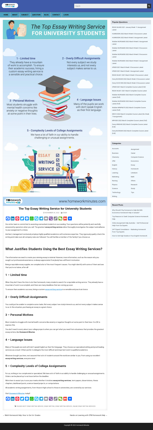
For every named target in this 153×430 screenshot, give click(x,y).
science (115, 188)
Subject (24, 15)
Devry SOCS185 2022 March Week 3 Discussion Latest (131, 83)
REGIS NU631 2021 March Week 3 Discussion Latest (130, 75)
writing (114, 196)
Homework (135, 169)
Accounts (115, 148)
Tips (132, 192)
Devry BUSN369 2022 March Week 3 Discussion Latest (131, 79)
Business (115, 153)
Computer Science (137, 157)
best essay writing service (33, 406)
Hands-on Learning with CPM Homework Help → (88, 415)
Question (36, 15)
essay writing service (63, 406)
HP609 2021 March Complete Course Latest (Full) (129, 87)
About (14, 15)
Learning (115, 173)
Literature (134, 173)
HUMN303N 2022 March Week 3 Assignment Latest (129, 37)
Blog (46, 15)
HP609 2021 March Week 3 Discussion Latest (127, 67)
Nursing (114, 181)
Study (133, 188)
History (114, 169)
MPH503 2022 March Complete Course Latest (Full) (129, 120)
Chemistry (115, 157)
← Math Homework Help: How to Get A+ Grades (21, 415)
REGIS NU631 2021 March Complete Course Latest (129, 91)
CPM (113, 161)
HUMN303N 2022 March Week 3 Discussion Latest (129, 34)
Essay (65, 213)
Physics (114, 185)
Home (6, 15)
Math (132, 177)
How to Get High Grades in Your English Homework (129, 236)
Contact (56, 15)
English (114, 165)
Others (133, 181)
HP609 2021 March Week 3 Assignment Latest (128, 71)
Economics (135, 161)
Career (133, 153)
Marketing (115, 177)
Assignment (135, 149)
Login (66, 15)
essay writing (49, 406)
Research (134, 185)
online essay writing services (84, 406)
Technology (116, 192)
